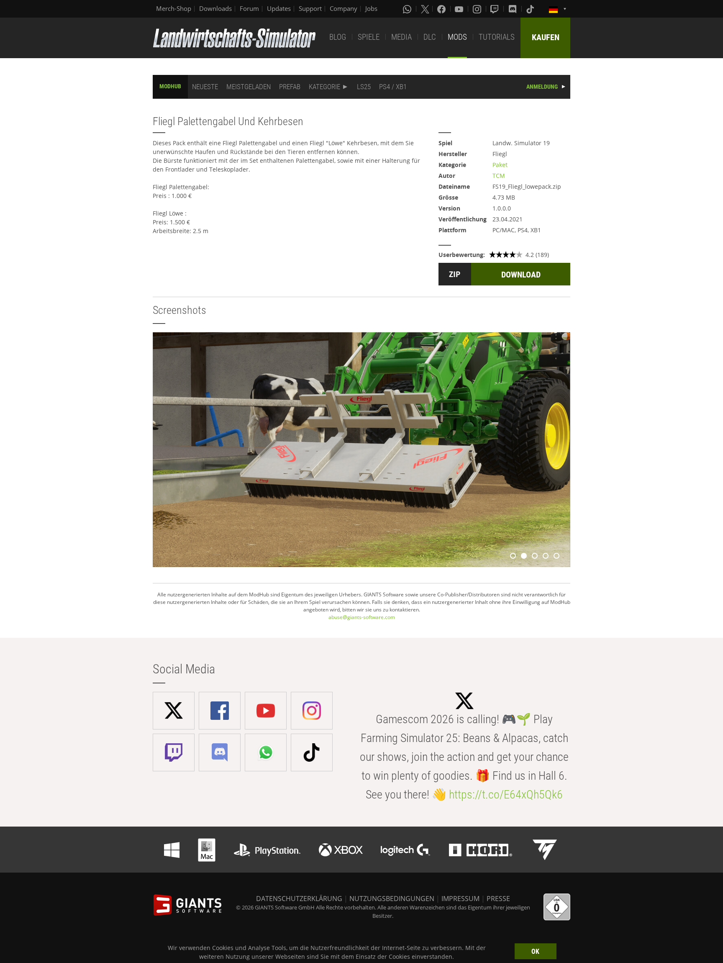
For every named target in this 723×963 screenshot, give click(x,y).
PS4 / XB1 (393, 86)
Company (343, 8)
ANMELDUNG (542, 86)
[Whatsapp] (408, 8)
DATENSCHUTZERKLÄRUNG (299, 898)
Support (310, 8)
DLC (429, 37)
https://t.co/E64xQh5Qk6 (506, 794)
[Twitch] (495, 8)
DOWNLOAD (521, 275)
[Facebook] (442, 8)
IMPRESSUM (460, 898)
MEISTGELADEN (248, 86)
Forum (249, 8)
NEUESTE (205, 86)
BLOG (337, 37)
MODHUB (170, 86)
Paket (500, 165)
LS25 (364, 86)
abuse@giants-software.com (361, 617)
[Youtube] (460, 8)
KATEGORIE (324, 86)
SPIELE (368, 37)
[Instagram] (478, 8)
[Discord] (513, 8)
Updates (279, 8)
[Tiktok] (531, 8)
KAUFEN (545, 37)
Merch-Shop (173, 8)
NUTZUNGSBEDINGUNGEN (391, 898)
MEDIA (401, 37)
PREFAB (289, 86)
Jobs (371, 8)
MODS (457, 37)
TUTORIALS (497, 37)
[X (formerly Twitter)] (425, 8)
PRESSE (498, 898)
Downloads (215, 8)
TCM (498, 176)
